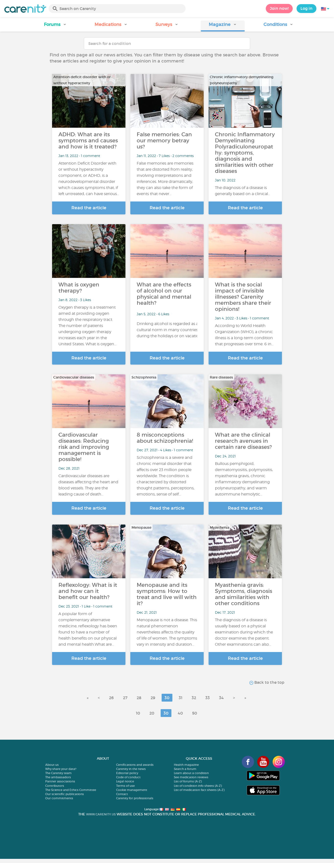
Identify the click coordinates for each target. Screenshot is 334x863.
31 (180, 697)
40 (180, 713)
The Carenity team (58, 773)
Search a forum (185, 769)
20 (151, 713)
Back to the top (268, 682)
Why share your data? (60, 769)
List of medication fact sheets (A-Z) (199, 790)
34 (221, 697)
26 (111, 697)
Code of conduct (128, 777)
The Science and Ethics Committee (70, 790)
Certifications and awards (135, 765)
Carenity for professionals (134, 798)
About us (52, 765)
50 (194, 713)
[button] (55, 26)
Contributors (54, 786)
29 (153, 697)
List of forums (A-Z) (188, 781)
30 (167, 697)
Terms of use (125, 786)
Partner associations (60, 781)
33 (207, 697)
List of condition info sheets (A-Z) (198, 786)
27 (125, 697)
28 (139, 697)
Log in (306, 8)
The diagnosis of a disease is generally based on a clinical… (242, 190)
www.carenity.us (101, 814)
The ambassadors (58, 777)
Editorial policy (127, 773)
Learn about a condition (191, 773)
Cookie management (131, 790)
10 (138, 713)
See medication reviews (191, 777)
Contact (122, 794)
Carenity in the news (131, 769)
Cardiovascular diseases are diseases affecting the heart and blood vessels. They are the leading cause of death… (88, 485)
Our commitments (59, 798)
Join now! (279, 8)
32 (194, 697)
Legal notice (125, 781)
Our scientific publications (64, 794)
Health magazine (186, 765)
